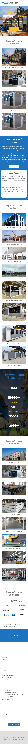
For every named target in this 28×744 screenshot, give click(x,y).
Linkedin (11, 699)
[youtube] (18, 635)
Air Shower (15, 624)
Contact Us (4, 657)
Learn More (14, 29)
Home (3, 650)
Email (3, 699)
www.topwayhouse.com (18, 181)
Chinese (4, 660)
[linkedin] (14, 635)
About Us (4, 652)
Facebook (7, 699)
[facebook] (11, 635)
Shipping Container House (8, 673)
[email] (8, 635)
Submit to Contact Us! (14, 724)
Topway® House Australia (17, 735)
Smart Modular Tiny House (8, 671)
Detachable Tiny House (7, 678)
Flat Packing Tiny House (7, 675)
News (3, 655)
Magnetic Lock (8, 624)
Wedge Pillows (13, 626)
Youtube (16, 699)
